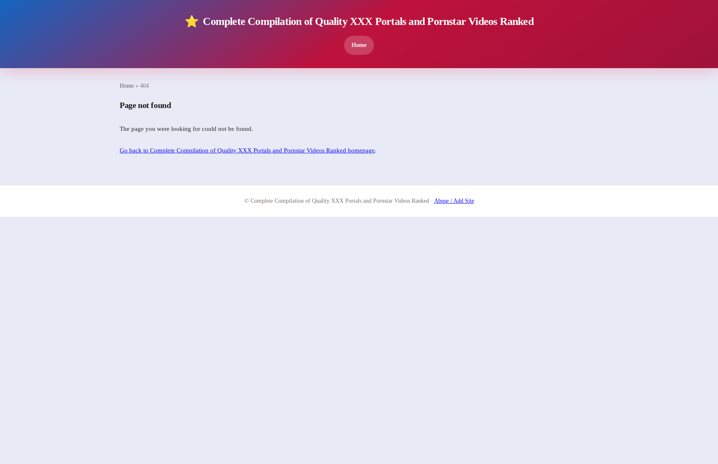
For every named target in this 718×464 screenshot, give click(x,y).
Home (359, 45)
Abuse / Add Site (454, 201)
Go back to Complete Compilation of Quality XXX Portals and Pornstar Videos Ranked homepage (247, 150)
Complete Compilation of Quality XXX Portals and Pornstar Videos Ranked (359, 21)
